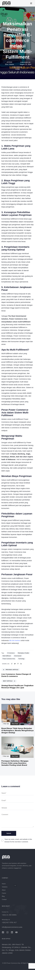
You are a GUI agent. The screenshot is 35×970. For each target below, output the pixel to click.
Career (4, 893)
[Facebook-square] (3, 932)
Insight (17, 69)
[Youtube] (16, 932)
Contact (4, 899)
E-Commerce (11, 653)
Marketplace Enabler (23, 653)
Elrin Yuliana (9, 64)
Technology (21, 658)
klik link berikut (14, 640)
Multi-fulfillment (7, 656)
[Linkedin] (12, 932)
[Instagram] (7, 932)
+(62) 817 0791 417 (9, 922)
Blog (3, 896)
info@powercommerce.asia (12, 927)
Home (4, 883)
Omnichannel (17, 656)
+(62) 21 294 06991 (9, 915)
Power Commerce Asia (9, 658)
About (3, 890)
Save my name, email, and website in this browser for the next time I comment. (18, 840)
